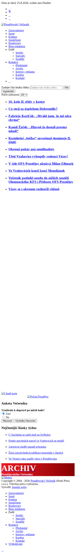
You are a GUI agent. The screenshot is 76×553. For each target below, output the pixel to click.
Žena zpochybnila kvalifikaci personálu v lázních (35, 452)
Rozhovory (14, 43)
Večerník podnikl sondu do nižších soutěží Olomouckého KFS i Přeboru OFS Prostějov (40, 180)
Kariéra (20, 74)
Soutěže (20, 59)
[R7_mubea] (6, 477)
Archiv (19, 68)
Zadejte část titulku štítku (15, 87)
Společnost (14, 39)
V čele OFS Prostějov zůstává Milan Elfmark (41, 163)
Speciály (20, 55)
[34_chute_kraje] (9, 393)
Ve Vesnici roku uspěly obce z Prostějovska (32, 458)
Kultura (12, 36)
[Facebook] (9, 8)
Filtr (67, 87)
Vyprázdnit (8, 91)
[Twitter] (9, 12)
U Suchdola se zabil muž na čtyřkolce (29, 434)
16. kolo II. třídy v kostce (26, 102)
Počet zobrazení (10, 94)
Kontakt (20, 78)
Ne (7, 417)
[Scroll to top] (2, 549)
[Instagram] (9, 18)
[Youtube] (9, 15)
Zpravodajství (16, 30)
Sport (11, 33)
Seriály (19, 52)
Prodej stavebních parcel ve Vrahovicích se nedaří (36, 440)
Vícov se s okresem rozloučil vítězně (33, 189)
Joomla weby (19, 487)
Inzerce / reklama (25, 71)
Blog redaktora (16, 46)
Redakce (13, 62)
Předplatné (21, 65)
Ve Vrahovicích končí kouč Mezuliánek (36, 171)
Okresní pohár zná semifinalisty (31, 149)
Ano (8, 413)
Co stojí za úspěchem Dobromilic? (33, 109)
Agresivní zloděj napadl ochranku (27, 446)
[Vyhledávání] (9, 81)
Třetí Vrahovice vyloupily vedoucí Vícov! (38, 156)
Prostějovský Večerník (43, 480)
